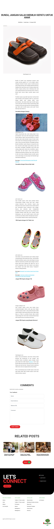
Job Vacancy (41, 500)
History (4, 500)
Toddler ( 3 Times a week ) (20, 502)
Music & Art (29, 504)
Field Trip (28, 510)
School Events (29, 508)
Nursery (16, 506)
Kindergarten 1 (17, 508)
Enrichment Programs (31, 506)
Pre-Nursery (17, 504)
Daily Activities (30, 500)
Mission (4, 504)
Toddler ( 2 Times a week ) (20, 500)
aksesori (31, 361)
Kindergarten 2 (17, 510)
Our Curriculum (5, 506)
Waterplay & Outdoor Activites (32, 502)
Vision (4, 502)
